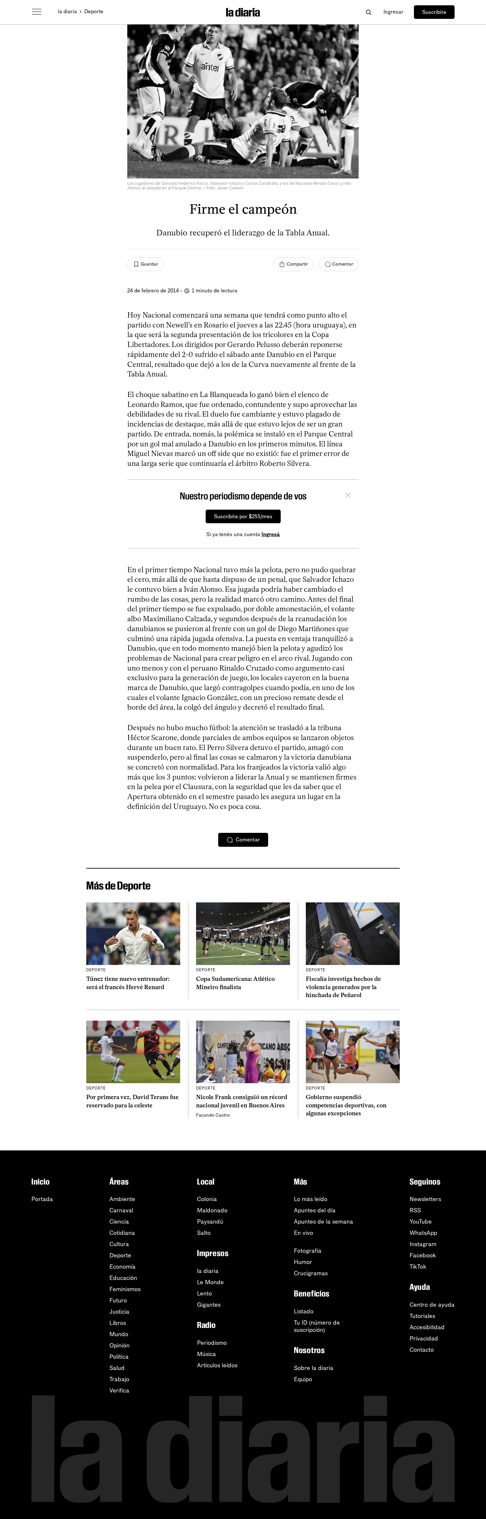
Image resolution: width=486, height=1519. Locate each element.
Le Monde (210, 1282)
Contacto (422, 1349)
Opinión (119, 1345)
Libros (117, 1323)
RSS (415, 1210)
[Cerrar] (348, 496)
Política (119, 1356)
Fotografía (307, 1250)
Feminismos (125, 1289)
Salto (204, 1233)
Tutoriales (422, 1316)
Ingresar (393, 12)
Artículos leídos (217, 1365)
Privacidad (424, 1338)
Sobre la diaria (313, 1368)
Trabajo (119, 1379)
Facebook (423, 1255)
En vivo (303, 1233)
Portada (42, 1199)
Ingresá (271, 534)
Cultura (119, 1244)
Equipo (303, 1379)
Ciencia (119, 1221)
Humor (303, 1262)
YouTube (421, 1221)
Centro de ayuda (432, 1304)
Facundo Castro (213, 1115)
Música (206, 1354)
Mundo (118, 1334)
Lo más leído (310, 1199)
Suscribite (434, 12)
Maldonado (212, 1210)
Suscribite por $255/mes (243, 516)
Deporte (93, 11)
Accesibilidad (427, 1327)
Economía (122, 1266)
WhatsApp (423, 1233)
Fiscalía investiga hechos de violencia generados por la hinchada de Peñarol (343, 987)
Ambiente (122, 1199)
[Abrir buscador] (368, 12)
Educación (123, 1278)
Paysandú (210, 1221)
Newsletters (425, 1199)
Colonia (207, 1199)
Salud (117, 1368)
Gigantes (209, 1304)
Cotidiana (122, 1233)
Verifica (119, 1390)
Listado (303, 1311)
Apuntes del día (315, 1210)
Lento (204, 1293)
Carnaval (121, 1210)
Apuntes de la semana (323, 1221)
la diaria (67, 11)
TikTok (418, 1266)
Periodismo (212, 1342)
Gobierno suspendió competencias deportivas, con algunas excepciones (346, 1105)
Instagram (423, 1244)
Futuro (118, 1300)
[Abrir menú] (36, 12)
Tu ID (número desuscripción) (317, 1326)
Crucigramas (311, 1273)
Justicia (119, 1311)
